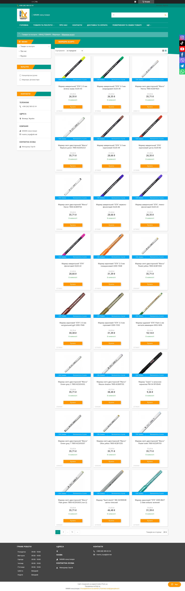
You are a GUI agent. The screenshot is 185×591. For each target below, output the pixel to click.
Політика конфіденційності (109, 588)
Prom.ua (104, 584)
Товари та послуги (42, 25)
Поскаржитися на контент (89, 588)
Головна (24, 25)
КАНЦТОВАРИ (45, 35)
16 (72, 532)
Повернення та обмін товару (127, 25)
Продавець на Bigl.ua (92, 586)
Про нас (63, 25)
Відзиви (23, 56)
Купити (73, 107)
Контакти (77, 25)
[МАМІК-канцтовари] (23, 15)
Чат (176, 584)
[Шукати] (165, 15)
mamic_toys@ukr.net (29, 134)
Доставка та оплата (97, 25)
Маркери (56, 35)
